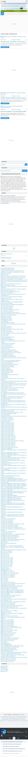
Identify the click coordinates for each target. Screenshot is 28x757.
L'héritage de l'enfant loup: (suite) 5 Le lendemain (13, 539)
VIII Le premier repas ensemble (8, 660)
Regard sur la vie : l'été (6, 629)
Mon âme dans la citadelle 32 (8, 575)
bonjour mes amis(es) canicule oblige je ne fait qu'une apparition (14, 281)
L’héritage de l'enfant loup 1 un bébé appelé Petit (13, 534)
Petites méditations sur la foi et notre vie (11, 595)
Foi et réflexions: (5, 321)
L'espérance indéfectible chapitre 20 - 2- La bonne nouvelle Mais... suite (13, 463)
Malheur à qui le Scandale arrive (8, 543)
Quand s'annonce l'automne (8, 604)
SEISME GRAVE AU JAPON (7, 651)
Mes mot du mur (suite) (6, 552)
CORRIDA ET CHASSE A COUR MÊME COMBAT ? (12, 302)
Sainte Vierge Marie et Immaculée (9, 649)
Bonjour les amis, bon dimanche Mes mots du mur (13, 276)
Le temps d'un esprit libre (7, 520)
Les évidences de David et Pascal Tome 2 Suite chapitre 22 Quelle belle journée (12, 413)
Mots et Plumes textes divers (8, 582)
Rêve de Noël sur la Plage (7, 635)
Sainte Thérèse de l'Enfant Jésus (8, 648)
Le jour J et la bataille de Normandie (9, 361)
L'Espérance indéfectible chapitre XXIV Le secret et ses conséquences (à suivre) (14, 489)
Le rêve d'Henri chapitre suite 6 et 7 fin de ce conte (13, 385)
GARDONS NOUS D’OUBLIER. (8, 322)
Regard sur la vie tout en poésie (8, 632)
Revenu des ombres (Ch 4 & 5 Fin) (9, 639)
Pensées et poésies (5, 594)
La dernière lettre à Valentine (8, 343)
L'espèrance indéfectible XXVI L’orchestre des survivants (11, 512)
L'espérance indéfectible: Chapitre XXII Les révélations (14, 485)
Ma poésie (3, 544)
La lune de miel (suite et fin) (7, 347)
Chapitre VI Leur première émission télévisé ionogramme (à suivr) (11, 297)
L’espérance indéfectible (6, 448)
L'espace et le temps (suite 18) (8, 442)
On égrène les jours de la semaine (9, 587)
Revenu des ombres (5, 636)
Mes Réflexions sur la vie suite (8, 574)
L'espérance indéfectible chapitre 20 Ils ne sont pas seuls (13, 466)
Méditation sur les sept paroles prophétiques (12, 546)
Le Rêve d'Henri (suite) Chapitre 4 (9, 389)
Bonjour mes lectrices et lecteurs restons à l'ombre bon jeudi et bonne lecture (13, 289)
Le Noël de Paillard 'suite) (7, 370)
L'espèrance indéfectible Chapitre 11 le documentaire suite (14, 450)
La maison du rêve (5, 348)
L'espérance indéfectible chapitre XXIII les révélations (13, 483)
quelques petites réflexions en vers (9, 607)
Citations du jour (5, 300)
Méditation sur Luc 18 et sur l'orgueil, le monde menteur (12, 547)
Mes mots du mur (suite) (7, 559)
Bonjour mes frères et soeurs (8, 285)
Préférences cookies (24, 720)
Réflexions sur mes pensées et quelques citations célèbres (13, 617)
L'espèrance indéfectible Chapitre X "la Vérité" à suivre (14, 479)
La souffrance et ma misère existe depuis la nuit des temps (13, 358)
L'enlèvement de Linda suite (7, 367)
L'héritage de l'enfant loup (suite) (9, 538)
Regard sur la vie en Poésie (7, 620)
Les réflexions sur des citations (8, 518)
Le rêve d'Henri (4, 376)
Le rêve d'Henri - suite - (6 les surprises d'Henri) (12, 387)
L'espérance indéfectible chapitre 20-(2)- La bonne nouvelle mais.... (13, 461)
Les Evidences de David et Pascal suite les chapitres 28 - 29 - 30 (14, 407)
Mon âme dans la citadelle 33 (8, 577)
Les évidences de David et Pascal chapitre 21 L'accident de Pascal (11, 398)
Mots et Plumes (4, 578)
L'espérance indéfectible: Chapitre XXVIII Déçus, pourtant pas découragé (12, 493)
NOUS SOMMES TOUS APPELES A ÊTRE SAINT (11, 586)
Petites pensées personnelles (8, 596)
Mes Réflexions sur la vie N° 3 (8, 572)
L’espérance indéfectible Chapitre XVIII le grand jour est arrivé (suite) (13, 481)
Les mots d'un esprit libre (7, 418)
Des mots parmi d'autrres (7, 311)
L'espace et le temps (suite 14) (8, 437)
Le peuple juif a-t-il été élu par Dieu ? (9, 374)
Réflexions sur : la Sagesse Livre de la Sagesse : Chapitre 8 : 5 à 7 (12, 614)
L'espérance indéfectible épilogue (9, 495)
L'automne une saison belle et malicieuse (11, 360)
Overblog (22, 714)
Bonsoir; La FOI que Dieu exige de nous (10, 291)
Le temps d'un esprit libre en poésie (9, 525)
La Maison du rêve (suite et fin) (8, 350)
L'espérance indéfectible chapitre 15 (9, 453)
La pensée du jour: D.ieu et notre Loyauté (11, 352)
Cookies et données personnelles (13, 720)
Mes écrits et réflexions (6, 551)
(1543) (4, 667)
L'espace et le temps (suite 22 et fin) (9, 447)
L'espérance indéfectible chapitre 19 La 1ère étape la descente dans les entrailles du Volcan (13, 458)
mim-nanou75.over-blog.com (15, 202)
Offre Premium (2, 720)
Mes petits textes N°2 (6, 569)
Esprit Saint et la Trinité (6, 319)
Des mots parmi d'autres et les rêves (10, 309)
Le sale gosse (4, 391)
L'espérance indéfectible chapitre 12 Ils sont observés (14, 452)
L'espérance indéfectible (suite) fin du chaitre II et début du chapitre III (13, 501)
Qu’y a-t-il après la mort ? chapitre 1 (9, 610)
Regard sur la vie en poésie (7, 621)
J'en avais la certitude (6, 330)
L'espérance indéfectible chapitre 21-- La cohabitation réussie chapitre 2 (14, 468)
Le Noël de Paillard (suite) (7, 372)
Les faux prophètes (5, 415)
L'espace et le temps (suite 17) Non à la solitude (12, 440)
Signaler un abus (5, 719)
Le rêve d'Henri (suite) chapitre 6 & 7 (9, 390)
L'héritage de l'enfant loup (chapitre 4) (10, 536)
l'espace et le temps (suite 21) (8, 446)
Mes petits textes (5, 568)
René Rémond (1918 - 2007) (7, 634)
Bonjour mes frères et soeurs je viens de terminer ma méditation (14, 287)
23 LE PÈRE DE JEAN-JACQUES (8, 268)
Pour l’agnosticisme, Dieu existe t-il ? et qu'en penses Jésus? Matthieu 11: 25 (14, 599)
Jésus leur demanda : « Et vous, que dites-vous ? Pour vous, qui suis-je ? (14, 333)
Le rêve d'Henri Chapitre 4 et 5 (8, 382)
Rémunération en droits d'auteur (19, 719)
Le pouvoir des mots (6, 258)
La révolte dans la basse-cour (8, 355)
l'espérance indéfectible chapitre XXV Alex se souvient (14, 491)
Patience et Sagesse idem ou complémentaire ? (12, 590)
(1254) (4, 670)
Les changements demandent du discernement (12, 392)
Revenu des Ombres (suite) (7, 640)
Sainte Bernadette (5, 643)
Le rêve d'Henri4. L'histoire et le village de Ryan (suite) (14, 381)
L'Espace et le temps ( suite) (7, 424)
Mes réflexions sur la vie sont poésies (10, 573)
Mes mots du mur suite (6, 565)
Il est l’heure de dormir (6, 326)
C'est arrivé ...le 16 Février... (7, 293)
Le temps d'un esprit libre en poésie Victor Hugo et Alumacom (13, 529)
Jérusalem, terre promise (7, 332)
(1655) (4, 666)
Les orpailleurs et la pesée (7, 420)
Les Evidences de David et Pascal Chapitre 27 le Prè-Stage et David (13, 402)
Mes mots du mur (5, 553)
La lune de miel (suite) (6, 346)
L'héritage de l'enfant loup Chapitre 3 (10, 535)
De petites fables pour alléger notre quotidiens (12, 304)
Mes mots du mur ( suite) (7, 557)
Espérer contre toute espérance (8, 315)
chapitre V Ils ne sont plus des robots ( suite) (11, 299)
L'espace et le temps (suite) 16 (8, 439)
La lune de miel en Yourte (7, 344)
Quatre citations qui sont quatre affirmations (12, 605)
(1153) (4, 671)
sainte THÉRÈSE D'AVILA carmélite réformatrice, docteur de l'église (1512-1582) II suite (12, 646)
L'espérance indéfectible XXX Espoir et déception (12, 514)
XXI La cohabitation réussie (7, 661)
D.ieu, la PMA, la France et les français (10, 312)
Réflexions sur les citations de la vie (9, 616)
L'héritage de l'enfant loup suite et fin (10, 540)
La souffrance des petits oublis (8, 356)
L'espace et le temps (5, 421)
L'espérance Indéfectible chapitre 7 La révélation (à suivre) (13, 471)
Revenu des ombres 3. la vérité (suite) (10, 638)
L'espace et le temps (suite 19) (8, 443)
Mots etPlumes (4, 581)
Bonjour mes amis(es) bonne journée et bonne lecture (14, 280)
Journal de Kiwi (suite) (6, 338)
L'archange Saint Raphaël (7, 354)
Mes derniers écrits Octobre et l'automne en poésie (13, 549)
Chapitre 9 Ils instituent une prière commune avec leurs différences (13, 294)
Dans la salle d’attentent (7, 303)
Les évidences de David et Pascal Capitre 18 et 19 (13, 396)
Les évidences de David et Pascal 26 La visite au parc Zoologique (13, 394)
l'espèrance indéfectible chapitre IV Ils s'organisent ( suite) (13, 473)
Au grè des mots (5, 274)
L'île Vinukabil (4, 542)
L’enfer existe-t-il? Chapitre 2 (7, 365)
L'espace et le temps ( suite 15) (8, 438)
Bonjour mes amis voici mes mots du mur (11, 284)
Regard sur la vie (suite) (6, 631)
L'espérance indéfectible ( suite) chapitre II (11, 498)
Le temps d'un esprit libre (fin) (8, 531)
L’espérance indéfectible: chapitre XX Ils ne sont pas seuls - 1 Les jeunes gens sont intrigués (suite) (13, 486)
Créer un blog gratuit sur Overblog (8, 718)
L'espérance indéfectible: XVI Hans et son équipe (12, 503)
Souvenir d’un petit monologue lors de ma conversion (14, 652)
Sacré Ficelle (4, 642)
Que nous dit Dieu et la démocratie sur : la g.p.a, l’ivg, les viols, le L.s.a (14, 608)
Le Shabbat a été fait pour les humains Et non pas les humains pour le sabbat (14, 416)
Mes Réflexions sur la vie (7, 570)
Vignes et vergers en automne (8, 658)
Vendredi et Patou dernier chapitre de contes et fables (14, 657)
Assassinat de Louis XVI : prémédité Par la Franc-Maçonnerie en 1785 (12, 272)
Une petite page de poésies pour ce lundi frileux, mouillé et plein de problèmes (12, 655)
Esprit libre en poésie (6, 316)
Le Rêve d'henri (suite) (6, 386)
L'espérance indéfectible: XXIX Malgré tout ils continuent (11, 507)
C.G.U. (11, 719)
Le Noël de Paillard (5, 368)
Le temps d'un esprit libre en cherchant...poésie (12, 524)
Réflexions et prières (6, 612)
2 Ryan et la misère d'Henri (7, 269)
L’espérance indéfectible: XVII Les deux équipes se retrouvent (13, 505)
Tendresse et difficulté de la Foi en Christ (10, 653)
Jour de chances (4, 335)
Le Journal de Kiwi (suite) (7, 363)
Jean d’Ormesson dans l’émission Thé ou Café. (12, 329)
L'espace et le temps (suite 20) (8, 444)
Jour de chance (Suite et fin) (7, 337)
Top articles (18, 718)
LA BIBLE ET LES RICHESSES (7, 339)
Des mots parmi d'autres (7, 306)
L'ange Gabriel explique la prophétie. (9, 351)
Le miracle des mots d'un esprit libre (10, 364)
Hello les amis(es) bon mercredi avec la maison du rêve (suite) (13, 324)
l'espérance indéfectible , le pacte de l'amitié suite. (13, 496)
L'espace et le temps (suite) (7, 422)
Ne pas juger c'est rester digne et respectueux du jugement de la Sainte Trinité (13, 584)
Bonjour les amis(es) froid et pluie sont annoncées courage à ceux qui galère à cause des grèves (13, 278)
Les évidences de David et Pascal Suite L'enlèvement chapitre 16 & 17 (13, 405)
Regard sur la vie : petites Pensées (9, 630)
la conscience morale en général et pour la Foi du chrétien (13, 341)
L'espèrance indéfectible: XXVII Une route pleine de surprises (13, 510)
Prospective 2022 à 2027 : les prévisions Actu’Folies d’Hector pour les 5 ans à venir (13, 602)
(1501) (4, 668)
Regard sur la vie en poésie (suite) (9, 626)
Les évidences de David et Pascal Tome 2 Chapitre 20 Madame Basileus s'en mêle (13, 410)
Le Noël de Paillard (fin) (6, 369)
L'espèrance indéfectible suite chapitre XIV (11, 499)
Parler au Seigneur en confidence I (9, 588)
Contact (23, 718)
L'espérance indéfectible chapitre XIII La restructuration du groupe (10, 476)
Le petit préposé (5, 373)
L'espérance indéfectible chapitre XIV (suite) (11, 478)
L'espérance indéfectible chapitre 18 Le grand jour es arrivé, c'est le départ (13, 455)
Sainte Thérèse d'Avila (6, 644)
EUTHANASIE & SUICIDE (6, 320)
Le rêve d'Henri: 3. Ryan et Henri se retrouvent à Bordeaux (12, 379)
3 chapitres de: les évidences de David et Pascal (12, 271)
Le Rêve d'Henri (4, 377)
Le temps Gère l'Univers (6, 533)
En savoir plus (5, 47)
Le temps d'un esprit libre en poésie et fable (11, 527)
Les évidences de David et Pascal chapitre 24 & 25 (13, 400)
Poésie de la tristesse (6, 597)
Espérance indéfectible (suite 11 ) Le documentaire (13, 313)
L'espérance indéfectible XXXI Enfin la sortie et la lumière (12, 516)
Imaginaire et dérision (6, 328)
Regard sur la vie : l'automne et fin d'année (11, 627)
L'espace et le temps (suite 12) (8, 435)
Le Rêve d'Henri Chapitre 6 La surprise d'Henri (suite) (14, 383)
